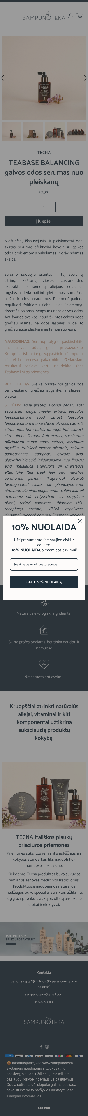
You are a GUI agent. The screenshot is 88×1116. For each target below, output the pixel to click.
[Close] (79, 521)
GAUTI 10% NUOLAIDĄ (44, 582)
